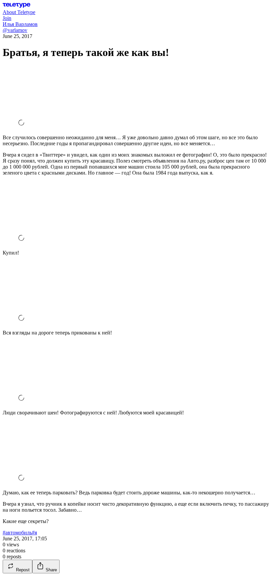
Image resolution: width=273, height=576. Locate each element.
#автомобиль (17, 532)
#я (34, 532)
